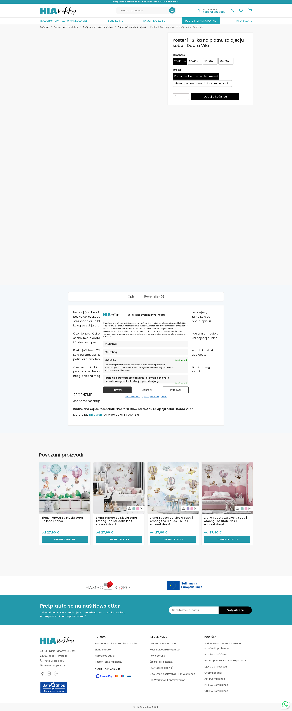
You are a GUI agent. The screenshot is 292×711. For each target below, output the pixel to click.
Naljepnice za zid (154, 20)
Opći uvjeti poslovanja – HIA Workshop (172, 674)
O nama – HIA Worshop (163, 643)
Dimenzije (179, 55)
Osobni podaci (213, 672)
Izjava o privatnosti (150, 396)
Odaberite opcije (64, 539)
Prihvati (117, 390)
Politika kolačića (132, 396)
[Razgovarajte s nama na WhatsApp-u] (285, 704)
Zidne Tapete (115, 20)
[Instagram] (49, 674)
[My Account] (232, 11)
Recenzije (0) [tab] (154, 296)
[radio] (180, 61)
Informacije (244, 20)
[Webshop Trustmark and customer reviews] (54, 692)
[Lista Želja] (241, 11)
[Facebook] (42, 674)
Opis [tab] (131, 296)
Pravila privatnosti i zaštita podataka (226, 660)
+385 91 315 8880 (54, 660)
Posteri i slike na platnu (200, 20)
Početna (44, 27)
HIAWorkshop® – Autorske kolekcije (63, 20)
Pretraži (172, 10)
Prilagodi (175, 390)
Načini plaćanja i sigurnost (165, 649)
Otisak (164, 396)
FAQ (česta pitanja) (161, 668)
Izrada (177, 70)
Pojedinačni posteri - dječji (132, 27)
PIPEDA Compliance (216, 685)
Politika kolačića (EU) (216, 654)
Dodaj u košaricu (215, 96)
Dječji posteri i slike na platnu (98, 27)
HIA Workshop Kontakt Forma (167, 680)
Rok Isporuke (157, 655)
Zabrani (147, 390)
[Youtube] (56, 674)
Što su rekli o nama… (162, 662)
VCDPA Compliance (216, 691)
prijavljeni (96, 414)
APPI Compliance (214, 679)
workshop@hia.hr (54, 665)
